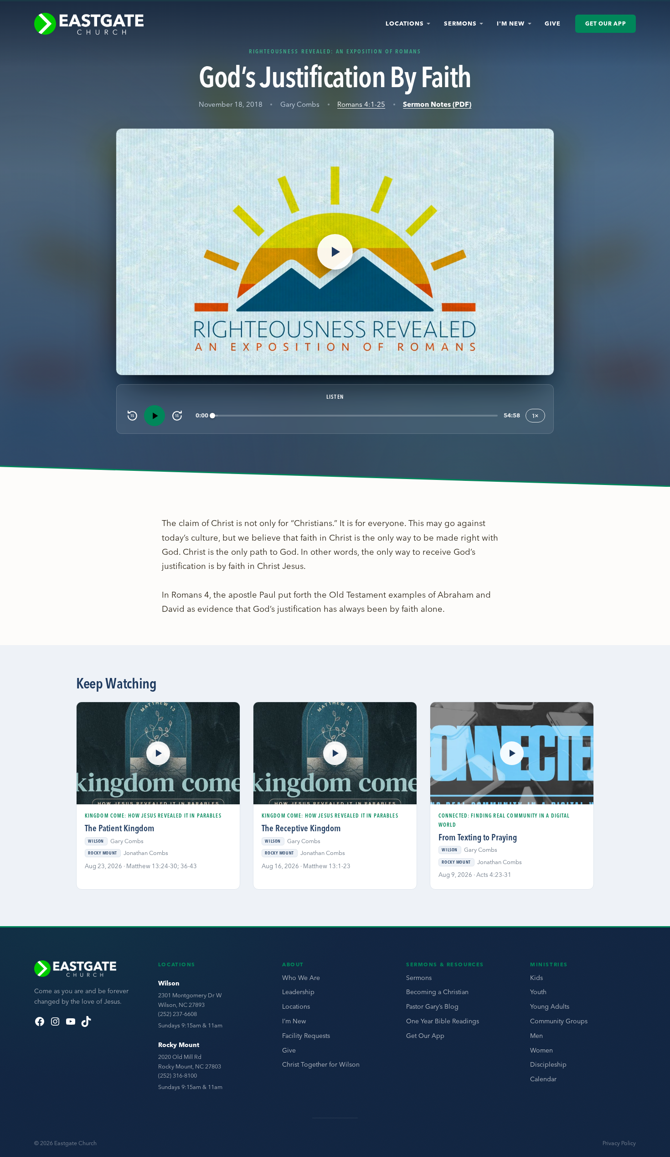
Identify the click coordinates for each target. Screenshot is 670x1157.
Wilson (169, 983)
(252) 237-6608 (177, 1013)
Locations (405, 23)
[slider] (355, 416)
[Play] (154, 415)
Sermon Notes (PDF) (437, 104)
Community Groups (559, 1021)
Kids (536, 978)
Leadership (298, 992)
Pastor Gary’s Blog (432, 1006)
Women (541, 1050)
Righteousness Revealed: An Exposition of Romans (335, 51)
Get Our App (605, 23)
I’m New (294, 1021)
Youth (538, 992)
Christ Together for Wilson (321, 1064)
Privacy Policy (619, 1143)
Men (536, 1036)
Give (553, 23)
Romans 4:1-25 (361, 104)
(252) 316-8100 (177, 1075)
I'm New (511, 23)
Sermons (460, 23)
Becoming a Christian (437, 992)
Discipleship (548, 1064)
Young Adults (549, 1006)
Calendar (543, 1079)
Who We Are (301, 978)
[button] (335, 252)
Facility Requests (306, 1036)
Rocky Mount (178, 1045)
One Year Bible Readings (442, 1021)
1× (535, 415)
